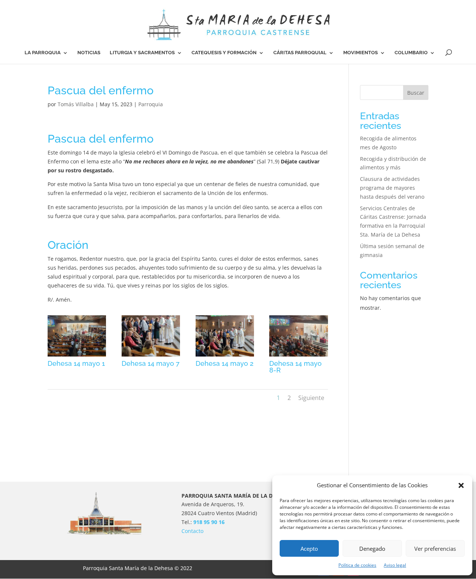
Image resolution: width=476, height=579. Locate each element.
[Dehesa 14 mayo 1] (77, 356)
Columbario (411, 52)
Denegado (372, 548)
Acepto (309, 548)
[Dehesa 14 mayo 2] (225, 356)
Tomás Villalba (76, 104)
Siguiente (311, 398)
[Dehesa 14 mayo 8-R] (298, 356)
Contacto (192, 530)
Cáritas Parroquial (300, 52)
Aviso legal (395, 565)
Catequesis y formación (224, 52)
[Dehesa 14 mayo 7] (151, 356)
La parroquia (43, 52)
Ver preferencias (435, 548)
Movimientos (360, 52)
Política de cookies (357, 565)
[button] (461, 485)
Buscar (415, 92)
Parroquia (150, 104)
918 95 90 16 (209, 522)
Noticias (88, 52)
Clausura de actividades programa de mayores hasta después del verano (392, 187)
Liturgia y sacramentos (142, 52)
